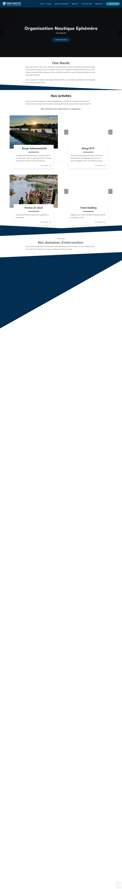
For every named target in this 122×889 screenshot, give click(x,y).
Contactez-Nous (61, 40)
